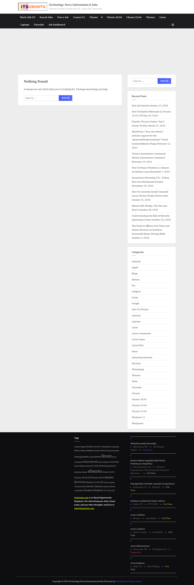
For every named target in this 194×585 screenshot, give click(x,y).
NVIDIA (96, 466)
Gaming (77, 457)
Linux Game (138, 339)
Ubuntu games (109, 482)
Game (135, 297)
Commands (115, 447)
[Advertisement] (97, 50)
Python (102, 466)
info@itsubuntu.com (84, 508)
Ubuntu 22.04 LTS (94, 482)
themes (84, 472)
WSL (113, 490)
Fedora (103, 450)
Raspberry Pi (111, 466)
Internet (136, 315)
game (111, 450)
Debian (135, 279)
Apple (135, 267)
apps (83, 446)
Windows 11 (138, 417)
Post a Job (62, 17)
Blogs (135, 273)
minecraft (89, 466)
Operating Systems (142, 357)
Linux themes (79, 466)
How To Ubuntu (140, 309)
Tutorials (39, 24)
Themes (150, 17)
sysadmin (77, 472)
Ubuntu (93, 17)
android (77, 447)
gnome (84, 456)
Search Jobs (46, 17)
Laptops (24, 24)
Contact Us (79, 17)
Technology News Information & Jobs (73, 5)
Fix (133, 285)
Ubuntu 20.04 (114, 17)
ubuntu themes (94, 486)
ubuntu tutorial (109, 486)
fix (107, 450)
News (135, 351)
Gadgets (136, 291)
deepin (83, 450)
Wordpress (137, 423)
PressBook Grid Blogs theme (128, 581)
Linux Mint (138, 345)
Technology (138, 369)
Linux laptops (103, 462)
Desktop (90, 450)
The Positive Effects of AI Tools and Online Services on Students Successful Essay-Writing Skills (150, 229)
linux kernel (91, 461)
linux (107, 456)
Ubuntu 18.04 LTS (82, 477)
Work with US (27, 17)
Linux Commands (141, 333)
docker (97, 450)
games (116, 450)
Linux (162, 17)
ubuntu (95, 471)
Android (136, 261)
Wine (109, 491)
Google (135, 303)
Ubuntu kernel (80, 486)
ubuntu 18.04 (139, 399)
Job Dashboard (57, 24)
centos (89, 446)
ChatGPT (96, 447)
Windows (88, 490)
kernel (97, 456)
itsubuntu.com (81, 497)
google (91, 457)
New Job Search (140, 105)
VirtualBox (78, 490)
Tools (134, 381)
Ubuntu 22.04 (133, 17)
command (105, 446)
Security (136, 363)
